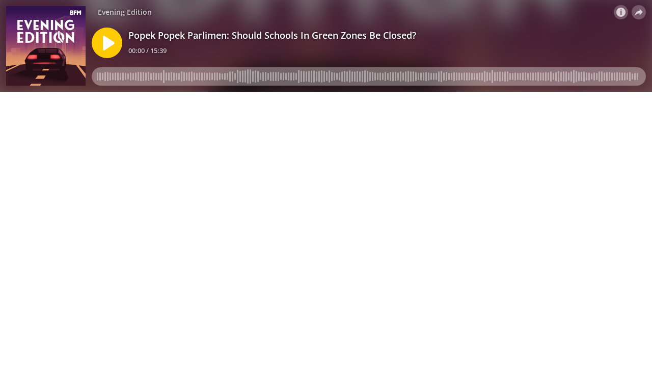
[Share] (639, 12)
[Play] (107, 43)
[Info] (621, 12)
